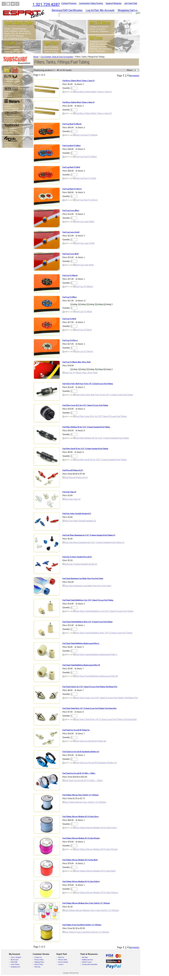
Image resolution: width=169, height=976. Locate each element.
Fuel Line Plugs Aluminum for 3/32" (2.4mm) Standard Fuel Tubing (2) (88, 535)
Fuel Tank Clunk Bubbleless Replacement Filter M (81, 665)
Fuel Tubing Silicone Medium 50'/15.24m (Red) (80, 860)
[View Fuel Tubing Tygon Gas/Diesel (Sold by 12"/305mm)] (85, 932)
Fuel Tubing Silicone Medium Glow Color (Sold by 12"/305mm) (86, 903)
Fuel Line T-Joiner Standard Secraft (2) (77, 557)
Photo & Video (62, 959)
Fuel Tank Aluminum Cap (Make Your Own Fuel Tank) (82, 578)
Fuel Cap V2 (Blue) (69, 297)
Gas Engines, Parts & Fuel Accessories (57, 57)
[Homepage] (25, 19)
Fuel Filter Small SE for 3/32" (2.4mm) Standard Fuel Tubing (85, 449)
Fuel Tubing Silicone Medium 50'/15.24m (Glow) (80, 816)
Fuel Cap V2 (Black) (70, 275)
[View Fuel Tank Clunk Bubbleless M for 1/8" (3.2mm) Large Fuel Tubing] (102, 633)
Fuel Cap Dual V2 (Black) (71, 124)
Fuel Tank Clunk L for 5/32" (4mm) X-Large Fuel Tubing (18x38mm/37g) (89, 687)
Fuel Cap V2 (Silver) (70, 340)
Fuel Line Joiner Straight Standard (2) (76, 513)
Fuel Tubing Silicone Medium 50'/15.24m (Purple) (81, 838)
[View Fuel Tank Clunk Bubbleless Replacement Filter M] (95, 676)
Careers (61, 964)
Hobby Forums (87, 962)
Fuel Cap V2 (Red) (69, 319)
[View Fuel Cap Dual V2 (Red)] (84, 178)
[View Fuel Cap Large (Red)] (83, 265)
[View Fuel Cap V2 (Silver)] (83, 351)
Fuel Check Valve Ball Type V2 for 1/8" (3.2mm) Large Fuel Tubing (87, 384)
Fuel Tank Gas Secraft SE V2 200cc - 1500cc (78, 773)
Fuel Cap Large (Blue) (70, 210)
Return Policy (38, 964)
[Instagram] (17, 5)
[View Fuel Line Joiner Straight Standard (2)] (79, 521)
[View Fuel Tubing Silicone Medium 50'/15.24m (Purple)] (95, 849)
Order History (15, 964)
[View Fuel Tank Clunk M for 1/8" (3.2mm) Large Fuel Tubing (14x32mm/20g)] (105, 719)
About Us (61, 957)
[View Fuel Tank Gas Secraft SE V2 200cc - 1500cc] (82, 780)
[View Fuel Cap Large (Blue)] (83, 221)
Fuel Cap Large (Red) (70, 254)
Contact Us (38, 957)
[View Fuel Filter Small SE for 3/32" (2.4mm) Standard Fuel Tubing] (100, 460)
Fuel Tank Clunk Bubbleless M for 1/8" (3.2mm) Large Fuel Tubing (87, 622)
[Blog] (8, 5)
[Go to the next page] (133, 75)
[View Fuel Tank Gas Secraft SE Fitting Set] (89, 741)
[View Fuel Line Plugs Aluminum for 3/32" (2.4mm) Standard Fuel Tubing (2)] (93, 542)
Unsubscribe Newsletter (89, 964)
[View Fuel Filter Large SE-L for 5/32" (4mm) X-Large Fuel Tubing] (100, 416)
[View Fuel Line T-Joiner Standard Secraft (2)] (79, 564)
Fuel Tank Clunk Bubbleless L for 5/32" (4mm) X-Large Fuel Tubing (87, 600)
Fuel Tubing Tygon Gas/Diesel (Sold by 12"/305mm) (81, 925)
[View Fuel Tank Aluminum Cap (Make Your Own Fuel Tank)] (86, 586)
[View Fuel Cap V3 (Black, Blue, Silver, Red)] (79, 373)
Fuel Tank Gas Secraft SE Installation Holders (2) (80, 752)
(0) (128, 10)
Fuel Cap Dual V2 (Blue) (71, 145)
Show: (130, 70)
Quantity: (66, 88)
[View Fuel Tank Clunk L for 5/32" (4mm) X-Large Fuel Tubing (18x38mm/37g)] (105, 698)
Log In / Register (16, 957)
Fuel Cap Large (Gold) (70, 232)
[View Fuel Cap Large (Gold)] (84, 243)
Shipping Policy (39, 962)
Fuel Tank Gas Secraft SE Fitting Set (76, 730)
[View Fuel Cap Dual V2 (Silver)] (85, 200)
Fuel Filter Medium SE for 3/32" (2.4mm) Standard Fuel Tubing (86, 427)
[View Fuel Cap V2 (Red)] (82, 330)
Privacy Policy (39, 959)
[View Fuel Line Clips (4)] (71, 499)
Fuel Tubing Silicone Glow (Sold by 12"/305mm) (80, 795)
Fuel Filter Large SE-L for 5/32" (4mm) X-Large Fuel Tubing (85, 405)
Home (35, 57)
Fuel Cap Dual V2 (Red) (71, 167)
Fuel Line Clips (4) (69, 492)
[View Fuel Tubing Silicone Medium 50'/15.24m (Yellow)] (95, 892)
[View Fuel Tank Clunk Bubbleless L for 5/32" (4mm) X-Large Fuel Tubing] (103, 611)
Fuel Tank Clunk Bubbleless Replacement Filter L (80, 643)
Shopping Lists (15, 967)
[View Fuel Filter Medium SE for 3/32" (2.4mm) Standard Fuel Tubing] (101, 438)
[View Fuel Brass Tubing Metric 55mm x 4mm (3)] (92, 113)
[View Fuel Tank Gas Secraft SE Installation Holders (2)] (95, 763)
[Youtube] (13, 5)
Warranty (37, 967)
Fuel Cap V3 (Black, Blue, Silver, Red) (76, 362)
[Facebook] (4, 5)
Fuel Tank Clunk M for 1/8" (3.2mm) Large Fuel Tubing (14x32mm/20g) (89, 708)
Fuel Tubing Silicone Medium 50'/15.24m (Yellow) (81, 881)
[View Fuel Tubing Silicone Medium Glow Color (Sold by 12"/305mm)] (90, 910)
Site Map (85, 957)
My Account (14, 959)
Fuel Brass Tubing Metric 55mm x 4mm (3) (78, 102)
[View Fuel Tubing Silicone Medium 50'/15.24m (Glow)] (95, 827)
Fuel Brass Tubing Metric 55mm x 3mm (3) (78, 81)
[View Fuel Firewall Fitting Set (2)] (75, 477)
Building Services (87, 959)
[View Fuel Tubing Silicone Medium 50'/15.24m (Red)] (94, 871)
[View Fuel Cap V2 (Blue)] (82, 311)
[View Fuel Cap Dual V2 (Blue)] (85, 156)
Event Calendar (63, 962)
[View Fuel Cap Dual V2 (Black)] (85, 135)
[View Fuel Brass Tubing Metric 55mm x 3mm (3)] (92, 92)
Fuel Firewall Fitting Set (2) (72, 470)
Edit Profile (14, 962)
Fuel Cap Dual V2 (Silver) (72, 189)
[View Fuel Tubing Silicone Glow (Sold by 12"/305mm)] (84, 802)
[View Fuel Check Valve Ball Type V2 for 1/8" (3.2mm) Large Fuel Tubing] (103, 395)
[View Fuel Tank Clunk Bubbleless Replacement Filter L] (95, 654)
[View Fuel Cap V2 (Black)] (83, 286)
